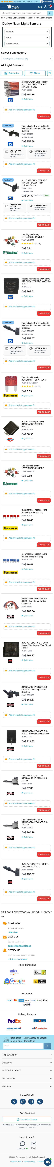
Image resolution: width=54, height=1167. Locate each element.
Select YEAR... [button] (12, 44)
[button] (40, 7)
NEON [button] (9, 38)
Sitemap (40, 1162)
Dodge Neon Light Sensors (40, 18)
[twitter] (23, 1102)
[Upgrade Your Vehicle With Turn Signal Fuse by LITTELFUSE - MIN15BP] (11, 243)
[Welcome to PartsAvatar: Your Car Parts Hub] (13, 8)
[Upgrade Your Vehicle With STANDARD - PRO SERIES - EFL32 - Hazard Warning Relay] (11, 740)
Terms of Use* (15, 1162)
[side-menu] (3, 6)
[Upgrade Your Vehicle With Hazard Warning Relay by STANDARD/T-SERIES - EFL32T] (11, 431)
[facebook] (14, 1102)
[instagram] (31, 1102)
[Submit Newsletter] (47, 1046)
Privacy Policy (29, 1162)
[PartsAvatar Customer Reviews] (45, 1)
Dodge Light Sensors (15, 18)
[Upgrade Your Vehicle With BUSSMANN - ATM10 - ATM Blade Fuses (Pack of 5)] (11, 519)
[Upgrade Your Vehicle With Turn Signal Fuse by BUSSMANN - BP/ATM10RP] (11, 386)
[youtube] (40, 1102)
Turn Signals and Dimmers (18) (15, 59)
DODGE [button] (10, 32)
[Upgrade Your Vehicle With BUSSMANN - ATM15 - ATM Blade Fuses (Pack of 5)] (11, 563)
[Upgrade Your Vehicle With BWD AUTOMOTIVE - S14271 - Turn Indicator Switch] (11, 873)
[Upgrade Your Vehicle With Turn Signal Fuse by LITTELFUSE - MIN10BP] (11, 475)
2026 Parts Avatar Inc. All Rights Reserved (28, 1157)
